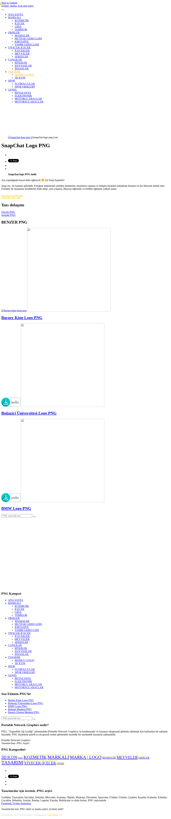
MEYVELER (22, 53)
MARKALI (14, 17)
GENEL (12, 89)
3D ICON (20, 77)
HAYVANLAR (23, 65)
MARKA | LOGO (24, 74)
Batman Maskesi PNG (20, 709)
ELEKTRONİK (23, 95)
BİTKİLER (21, 62)
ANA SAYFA (15, 14)
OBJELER (14, 32)
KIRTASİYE (22, 41)
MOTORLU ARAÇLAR (28, 98)
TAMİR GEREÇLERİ (27, 44)
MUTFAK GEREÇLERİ (28, 38)
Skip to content (9, 2)
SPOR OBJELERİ (25, 86)
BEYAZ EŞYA (23, 92)
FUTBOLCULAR (25, 83)
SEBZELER (21, 56)
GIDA (18, 26)
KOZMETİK (22, 20)
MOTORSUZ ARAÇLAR (29, 101)
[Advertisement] (85, 117)
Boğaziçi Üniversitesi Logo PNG (29, 413)
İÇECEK (20, 23)
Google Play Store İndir (11, 198)
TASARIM (14, 71)
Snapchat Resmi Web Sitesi (12, 196)
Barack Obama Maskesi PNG (23, 712)
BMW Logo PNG (16, 508)
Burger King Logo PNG (21, 317)
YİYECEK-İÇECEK (19, 47)
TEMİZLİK (21, 29)
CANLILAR (15, 59)
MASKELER (22, 35)
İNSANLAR (22, 68)
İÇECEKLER (22, 50)
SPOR (11, 80)
